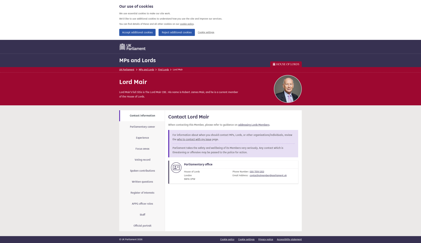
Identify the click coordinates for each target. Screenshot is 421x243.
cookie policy (187, 24)
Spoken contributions (142, 170)
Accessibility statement (289, 239)
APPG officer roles (142, 203)
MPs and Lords (137, 60)
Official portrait (142, 225)
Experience (142, 137)
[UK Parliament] (132, 46)
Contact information (142, 115)
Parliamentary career (142, 126)
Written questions (142, 181)
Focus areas (142, 148)
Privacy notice (265, 239)
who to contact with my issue (194, 139)
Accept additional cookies (137, 32)
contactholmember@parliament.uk (268, 175)
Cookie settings (206, 32)
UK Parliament (126, 69)
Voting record (142, 159)
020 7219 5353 (257, 171)
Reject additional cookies (177, 32)
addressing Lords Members (253, 124)
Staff (142, 214)
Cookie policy (227, 239)
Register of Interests (142, 192)
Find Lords (163, 69)
